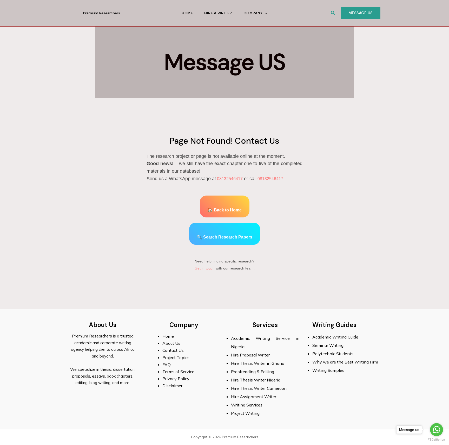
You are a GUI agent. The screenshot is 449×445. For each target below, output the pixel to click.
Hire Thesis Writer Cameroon (259, 388)
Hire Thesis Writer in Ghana (257, 363)
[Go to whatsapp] (436, 429)
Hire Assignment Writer (253, 396)
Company (253, 13)
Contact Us (173, 350)
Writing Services (246, 405)
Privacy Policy (175, 378)
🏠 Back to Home (225, 210)
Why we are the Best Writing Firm (345, 362)
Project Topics (176, 357)
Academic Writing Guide (335, 337)
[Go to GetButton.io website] (436, 439)
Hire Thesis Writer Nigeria (255, 380)
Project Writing (246, 413)
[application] (264, 13)
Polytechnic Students (332, 353)
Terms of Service (178, 371)
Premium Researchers (101, 13)
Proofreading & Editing (252, 371)
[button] (333, 13)
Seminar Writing (328, 345)
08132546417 (229, 179)
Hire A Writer (218, 13)
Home (187, 13)
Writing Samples (328, 370)
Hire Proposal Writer (250, 355)
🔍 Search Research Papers (224, 237)
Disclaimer (172, 385)
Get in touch (205, 268)
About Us (171, 343)
